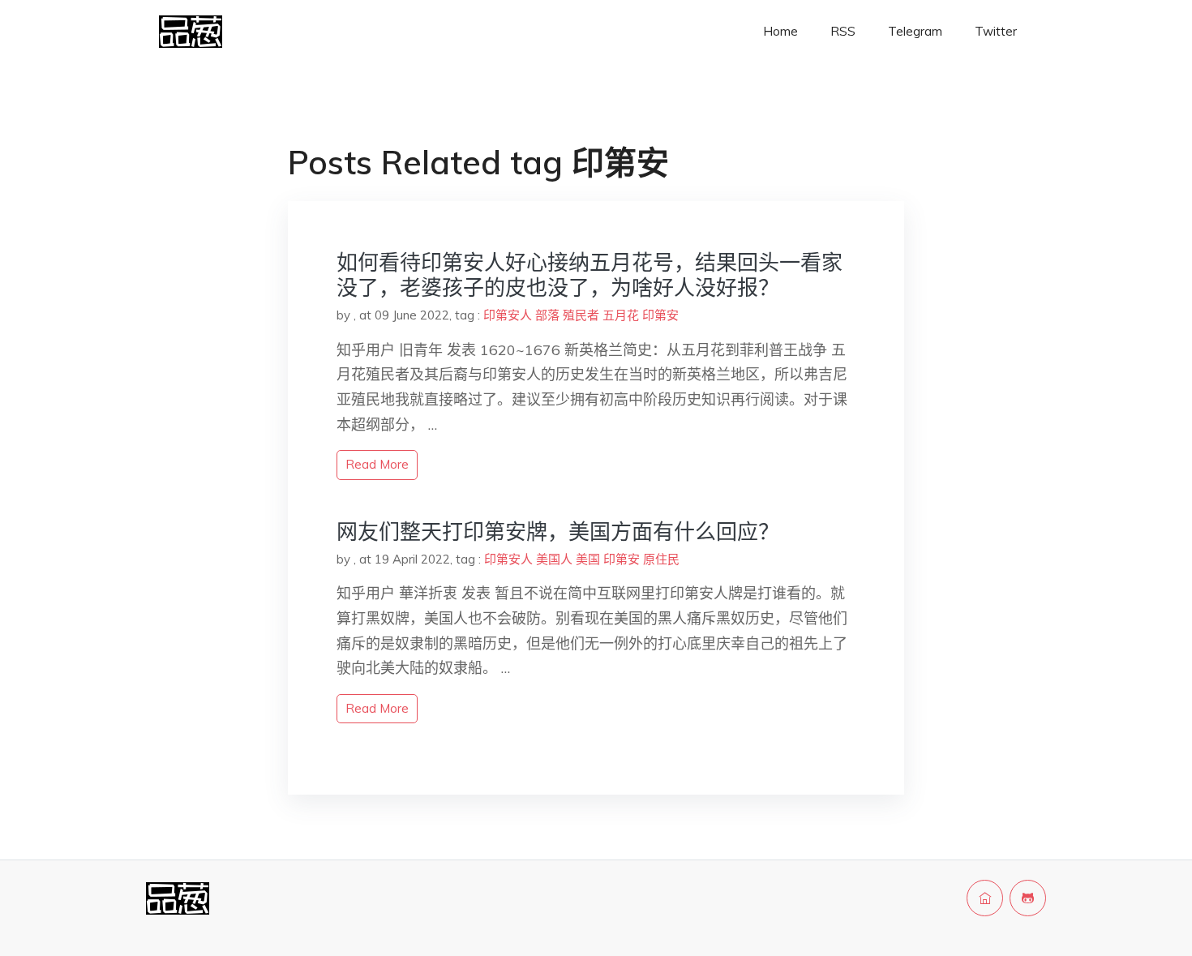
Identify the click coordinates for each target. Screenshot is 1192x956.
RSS (842, 31)
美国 (588, 559)
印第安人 (507, 315)
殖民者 (581, 315)
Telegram (915, 31)
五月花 (620, 315)
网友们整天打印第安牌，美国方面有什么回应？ (558, 531)
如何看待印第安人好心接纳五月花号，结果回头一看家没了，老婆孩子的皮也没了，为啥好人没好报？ (590, 275)
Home (780, 31)
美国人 (554, 559)
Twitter (996, 31)
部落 (547, 315)
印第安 (660, 315)
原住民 (661, 559)
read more (377, 464)
